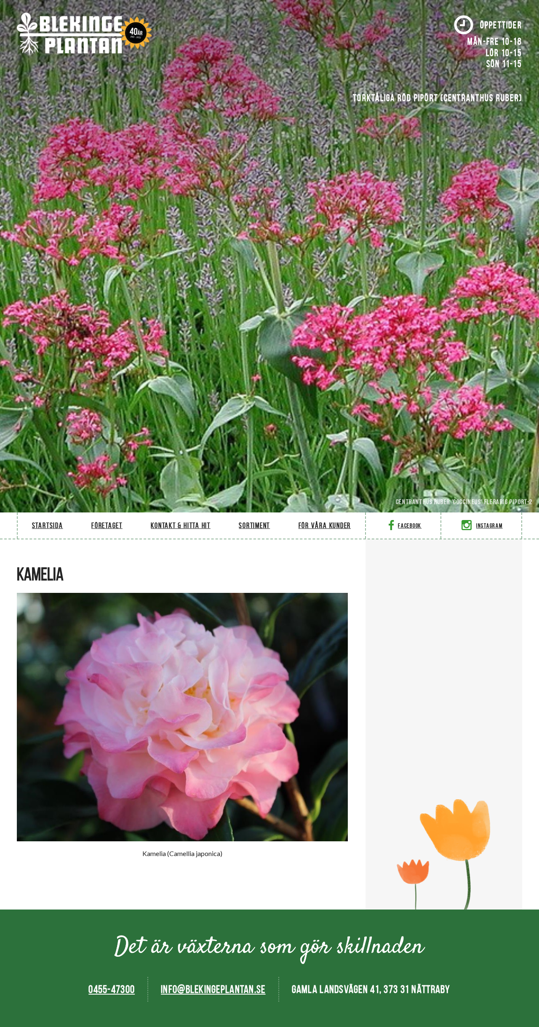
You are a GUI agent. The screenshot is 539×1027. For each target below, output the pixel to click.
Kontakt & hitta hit (180, 525)
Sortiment (254, 525)
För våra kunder (325, 525)
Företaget (107, 525)
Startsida (47, 525)
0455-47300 (111, 989)
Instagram (489, 526)
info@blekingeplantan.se (213, 989)
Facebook (410, 526)
